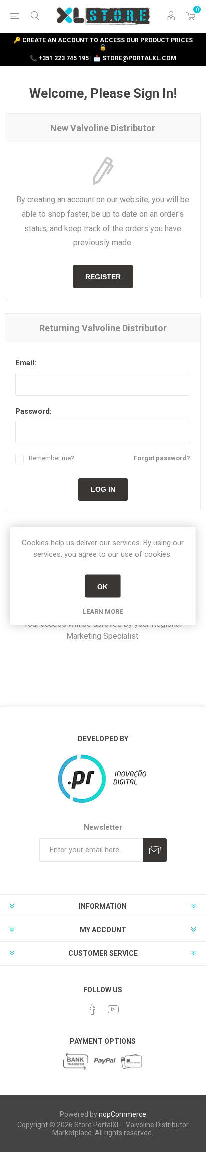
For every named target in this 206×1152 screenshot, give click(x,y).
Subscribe (155, 850)
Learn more (103, 611)
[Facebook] (93, 1009)
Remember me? (51, 458)
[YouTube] (114, 1009)
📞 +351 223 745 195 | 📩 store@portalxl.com (103, 58)
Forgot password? (162, 458)
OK (103, 586)
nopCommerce (122, 1114)
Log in (103, 489)
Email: (26, 362)
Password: (34, 411)
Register (103, 277)
